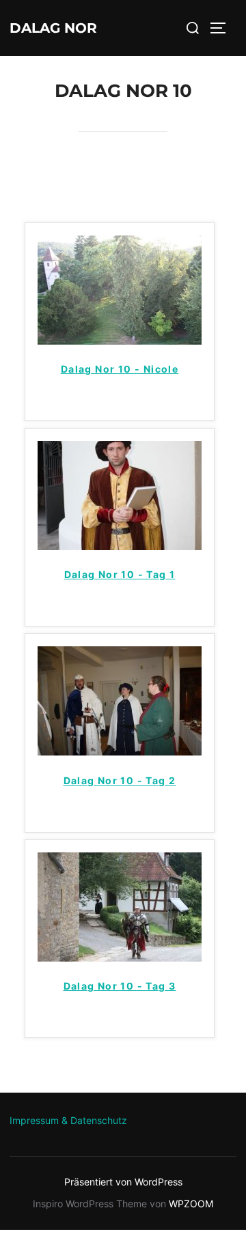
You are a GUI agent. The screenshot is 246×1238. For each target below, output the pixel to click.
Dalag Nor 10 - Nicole (119, 369)
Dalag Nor (53, 28)
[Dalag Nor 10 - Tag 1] (120, 546)
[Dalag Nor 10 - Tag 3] (120, 957)
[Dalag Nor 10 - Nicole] (120, 340)
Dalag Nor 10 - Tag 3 (120, 986)
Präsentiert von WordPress (123, 1181)
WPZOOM (191, 1203)
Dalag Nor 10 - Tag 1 (120, 574)
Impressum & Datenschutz (68, 1120)
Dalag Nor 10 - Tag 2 (120, 780)
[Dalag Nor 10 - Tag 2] (120, 751)
